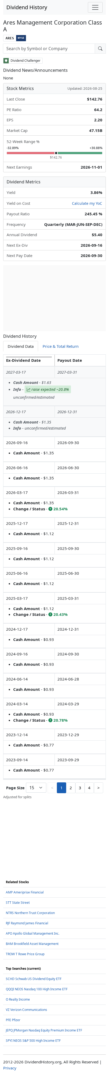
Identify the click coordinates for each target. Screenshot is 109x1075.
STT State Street (18, 902)
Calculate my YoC (87, 203)
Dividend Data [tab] (21, 346)
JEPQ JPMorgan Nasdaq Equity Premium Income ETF (44, 1030)
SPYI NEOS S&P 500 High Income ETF (33, 1040)
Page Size (15, 787)
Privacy (9, 1068)
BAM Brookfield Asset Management (32, 943)
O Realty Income (18, 999)
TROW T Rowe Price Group (25, 954)
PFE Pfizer (13, 1020)
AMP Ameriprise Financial (25, 892)
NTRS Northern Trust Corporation (30, 913)
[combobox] (49, 49)
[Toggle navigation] (95, 7)
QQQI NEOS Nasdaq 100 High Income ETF (36, 989)
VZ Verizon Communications (26, 1009)
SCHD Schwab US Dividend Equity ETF (33, 979)
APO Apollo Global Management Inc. (32, 933)
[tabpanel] (54, 577)
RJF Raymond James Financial (27, 923)
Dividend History (26, 7)
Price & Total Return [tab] (61, 346)
